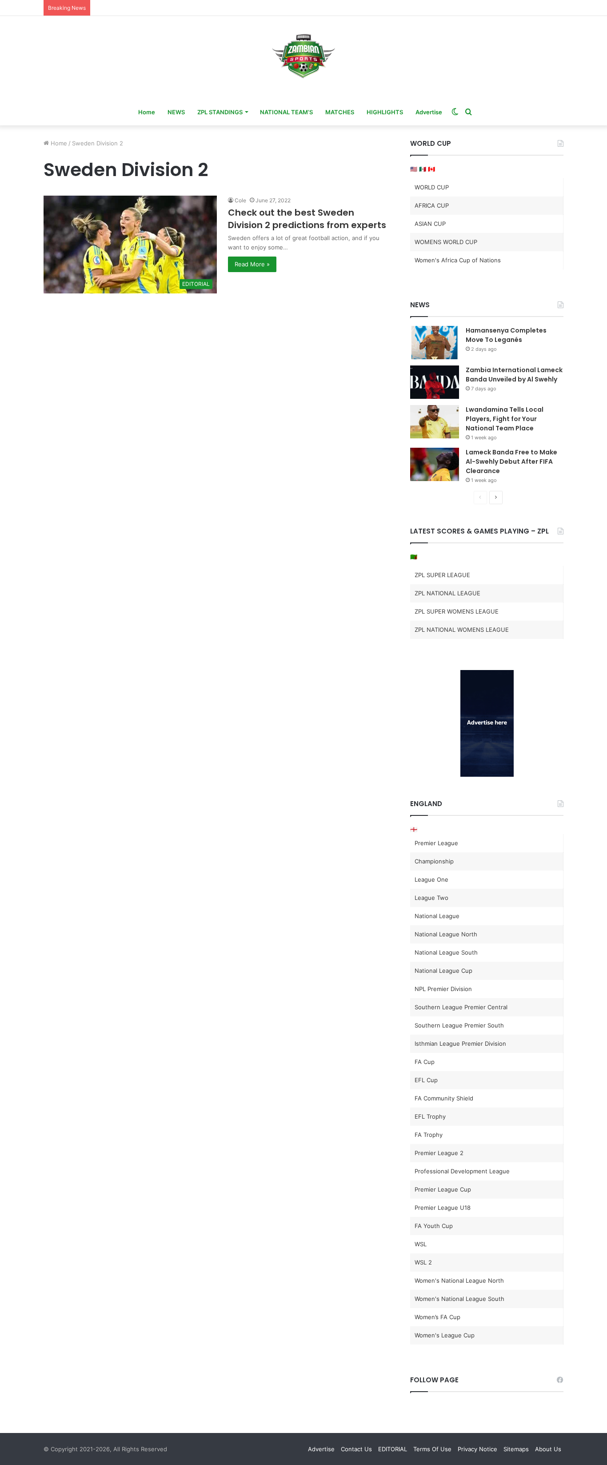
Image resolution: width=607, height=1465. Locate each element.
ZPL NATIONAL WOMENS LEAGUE (462, 629)
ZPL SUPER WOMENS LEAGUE (457, 611)
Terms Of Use (432, 1449)
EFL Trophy (430, 1116)
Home (146, 112)
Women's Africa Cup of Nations (458, 260)
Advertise (428, 112)
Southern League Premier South (459, 1025)
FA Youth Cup (434, 1225)
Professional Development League (462, 1171)
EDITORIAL (392, 1449)
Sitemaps (516, 1449)
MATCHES (339, 112)
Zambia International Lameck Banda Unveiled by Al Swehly (514, 374)
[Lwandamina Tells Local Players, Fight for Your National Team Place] (434, 421)
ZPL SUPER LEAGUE (442, 574)
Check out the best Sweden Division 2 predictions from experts (307, 218)
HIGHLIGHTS (385, 112)
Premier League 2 (439, 1152)
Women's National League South (459, 1298)
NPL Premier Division (443, 988)
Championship (434, 861)
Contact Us (356, 1449)
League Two (431, 897)
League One (431, 879)
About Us (548, 1449)
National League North (446, 934)
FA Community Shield (444, 1098)
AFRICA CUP (432, 205)
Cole (240, 200)
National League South (446, 952)
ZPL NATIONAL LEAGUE (447, 593)
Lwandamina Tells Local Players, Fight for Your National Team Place (504, 419)
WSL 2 (423, 1262)
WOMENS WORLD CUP (446, 241)
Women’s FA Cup (437, 1317)
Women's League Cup (445, 1335)
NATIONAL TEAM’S (286, 112)
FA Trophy (429, 1134)
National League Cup (443, 970)
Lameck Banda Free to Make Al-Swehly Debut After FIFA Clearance (511, 461)
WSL (421, 1244)
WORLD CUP (432, 187)
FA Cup (425, 1061)
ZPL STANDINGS (220, 112)
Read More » (252, 264)
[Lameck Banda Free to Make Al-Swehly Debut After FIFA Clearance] (434, 464)
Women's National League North (459, 1280)
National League (437, 915)
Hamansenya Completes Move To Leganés (506, 335)
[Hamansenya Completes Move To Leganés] (434, 342)
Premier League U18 (443, 1207)
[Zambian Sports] (303, 56)
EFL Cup (426, 1080)
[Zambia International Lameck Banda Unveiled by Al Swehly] (434, 382)
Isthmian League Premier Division (460, 1043)
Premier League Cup (443, 1189)
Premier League (436, 843)
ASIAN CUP (430, 223)
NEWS (176, 112)
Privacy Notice (477, 1449)
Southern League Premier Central (461, 1007)
